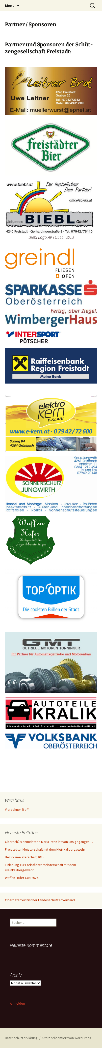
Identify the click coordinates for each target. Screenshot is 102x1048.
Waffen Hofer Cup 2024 (21, 877)
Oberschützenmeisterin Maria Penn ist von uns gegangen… (49, 841)
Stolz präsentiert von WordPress (66, 1038)
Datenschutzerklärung (21, 1038)
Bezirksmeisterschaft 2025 (24, 857)
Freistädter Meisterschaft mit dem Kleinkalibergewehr (45, 849)
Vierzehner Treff (16, 809)
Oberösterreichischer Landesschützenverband (40, 900)
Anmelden (17, 1003)
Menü (10, 5)
